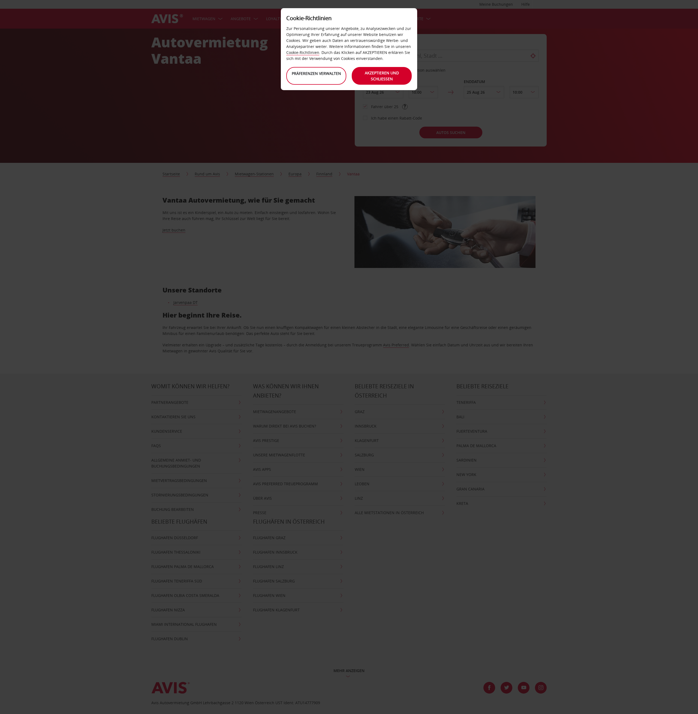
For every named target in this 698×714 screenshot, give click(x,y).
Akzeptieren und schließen (382, 75)
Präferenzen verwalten (316, 73)
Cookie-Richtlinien (302, 52)
